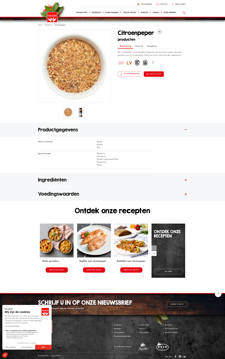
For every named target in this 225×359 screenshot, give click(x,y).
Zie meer (168, 271)
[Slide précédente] (154, 248)
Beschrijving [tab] (125, 46)
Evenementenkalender (122, 336)
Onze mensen (119, 332)
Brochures (180, 4)
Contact (164, 4)
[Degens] (52, 17)
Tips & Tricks (144, 325)
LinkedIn (184, 356)
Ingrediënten (52, 179)
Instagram (180, 356)
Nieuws (142, 329)
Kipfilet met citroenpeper (92, 261)
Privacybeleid (43, 356)
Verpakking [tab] (152, 46)
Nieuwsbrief (146, 4)
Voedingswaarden (58, 194)
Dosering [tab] (139, 46)
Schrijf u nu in (176, 304)
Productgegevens (58, 129)
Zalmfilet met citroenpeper (131, 261)
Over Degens (144, 332)
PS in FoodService (131, 74)
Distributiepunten (171, 329)
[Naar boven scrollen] (218, 293)
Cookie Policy (56, 356)
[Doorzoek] (184, 13)
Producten (118, 325)
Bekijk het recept (56, 270)
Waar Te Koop (155, 74)
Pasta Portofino (50, 261)
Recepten (117, 329)
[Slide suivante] (154, 253)
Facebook (175, 356)
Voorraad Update (171, 332)
